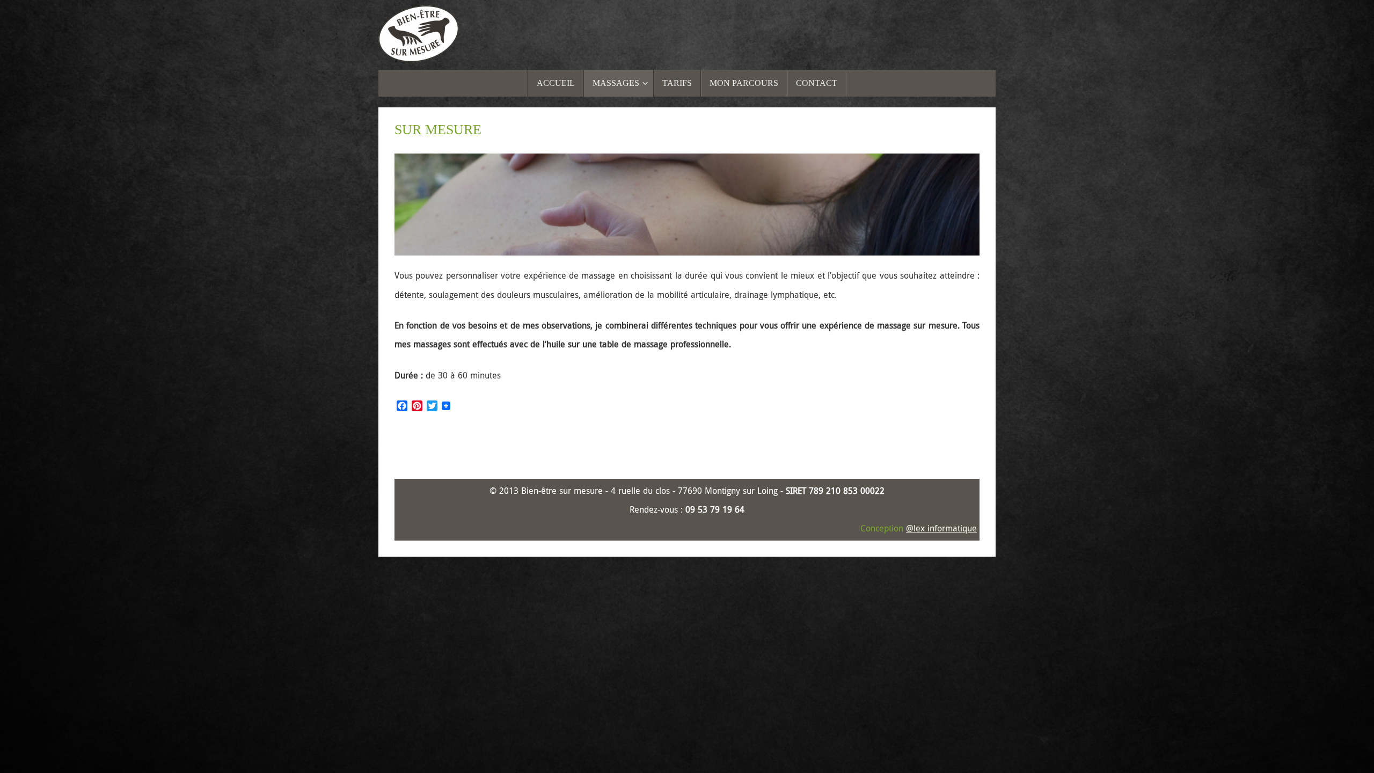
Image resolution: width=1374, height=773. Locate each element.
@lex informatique (941, 528)
